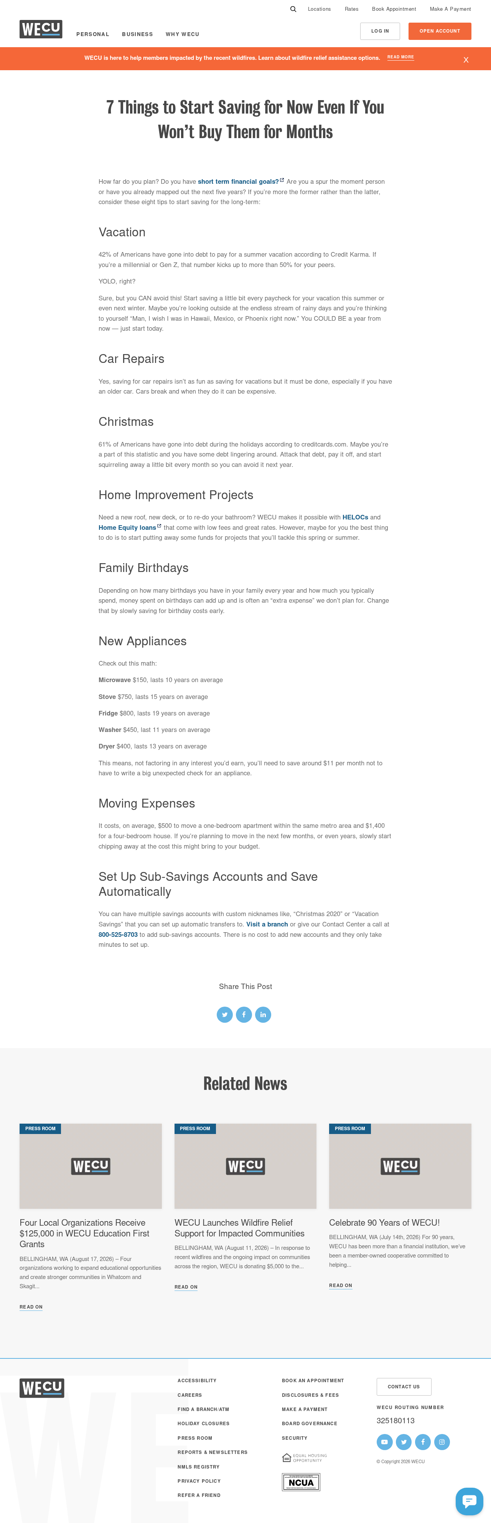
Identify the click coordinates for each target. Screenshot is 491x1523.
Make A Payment (450, 9)
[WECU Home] (41, 31)
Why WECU (183, 35)
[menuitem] (319, 10)
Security (295, 1439)
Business (137, 35)
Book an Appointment (313, 1381)
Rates (352, 9)
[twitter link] (225, 1015)
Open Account (440, 32)
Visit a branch (267, 925)
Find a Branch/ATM (203, 1410)
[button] (469, 1501)
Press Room (195, 1439)
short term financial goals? (238, 182)
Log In (380, 32)
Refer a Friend (199, 1496)
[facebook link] (244, 1015)
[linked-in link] (263, 1015)
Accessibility (197, 1381)
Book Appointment (394, 9)
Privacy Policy (199, 1482)
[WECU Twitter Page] (404, 1442)
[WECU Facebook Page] (423, 1442)
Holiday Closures (204, 1424)
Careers (190, 1396)
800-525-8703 (118, 935)
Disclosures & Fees (310, 1396)
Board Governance (310, 1424)
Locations (319, 9)
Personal (92, 35)
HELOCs (355, 518)
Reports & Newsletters (212, 1453)
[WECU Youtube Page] (385, 1442)
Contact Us (404, 1387)
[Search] (293, 10)
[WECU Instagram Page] (442, 1442)
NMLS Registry (199, 1467)
